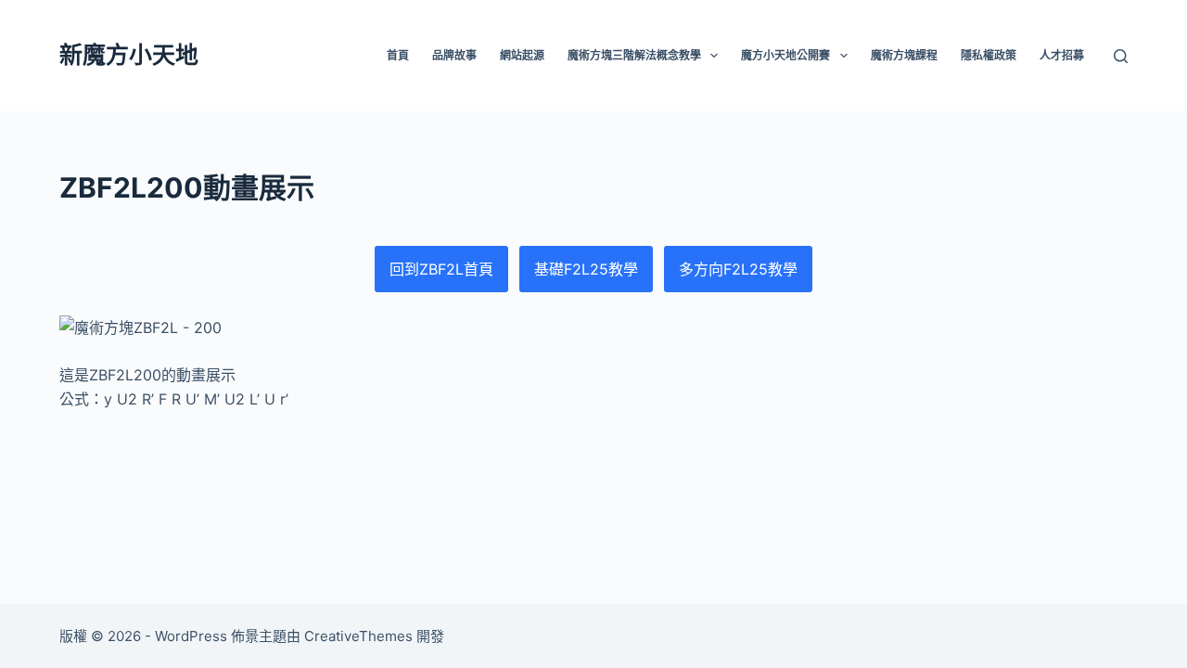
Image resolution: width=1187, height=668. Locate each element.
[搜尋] (1121, 56)
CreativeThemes (358, 636)
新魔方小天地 (128, 55)
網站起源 (522, 55)
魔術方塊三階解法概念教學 (634, 55)
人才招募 (1062, 55)
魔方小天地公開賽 (785, 55)
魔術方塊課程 (904, 55)
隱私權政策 (988, 55)
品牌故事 (454, 55)
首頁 (398, 55)
